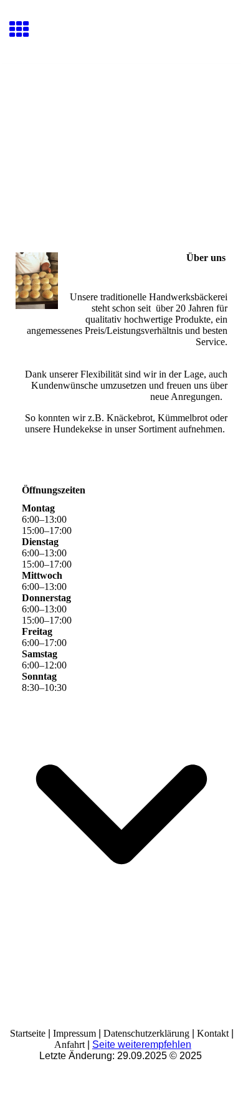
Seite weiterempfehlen (141, 1044)
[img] (121, 116)
